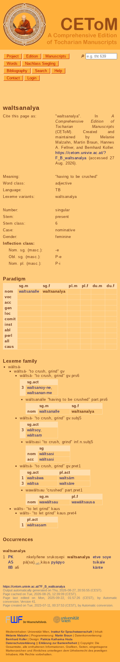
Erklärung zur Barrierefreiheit (58, 643)
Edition (32, 56)
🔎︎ (82, 56)
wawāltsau (48, 502)
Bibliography (17, 71)
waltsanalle (29, 291)
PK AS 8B (11, 562)
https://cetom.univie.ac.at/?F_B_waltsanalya (34, 586)
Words (12, 63)
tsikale (99, 562)
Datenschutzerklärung (20, 643)
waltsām (67, 478)
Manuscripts (55, 56)
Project (13, 56)
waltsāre (67, 483)
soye (107, 557)
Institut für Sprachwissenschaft (71, 631)
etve (97, 557)
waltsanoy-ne (39, 387)
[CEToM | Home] (60, 25)
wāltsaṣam (37, 525)
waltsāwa (35, 478)
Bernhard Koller (16, 639)
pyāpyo (57, 562)
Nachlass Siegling (40, 63)
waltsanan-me (39, 393)
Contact (13, 78)
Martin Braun (63, 635)
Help (58, 71)
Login (31, 78)
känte (98, 567)
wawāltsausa (83, 502)
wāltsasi (46, 454)
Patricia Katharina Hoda (56, 639)
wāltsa (33, 483)
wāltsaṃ (34, 435)
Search (41, 71)
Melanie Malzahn (17, 635)
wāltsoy (34, 430)
